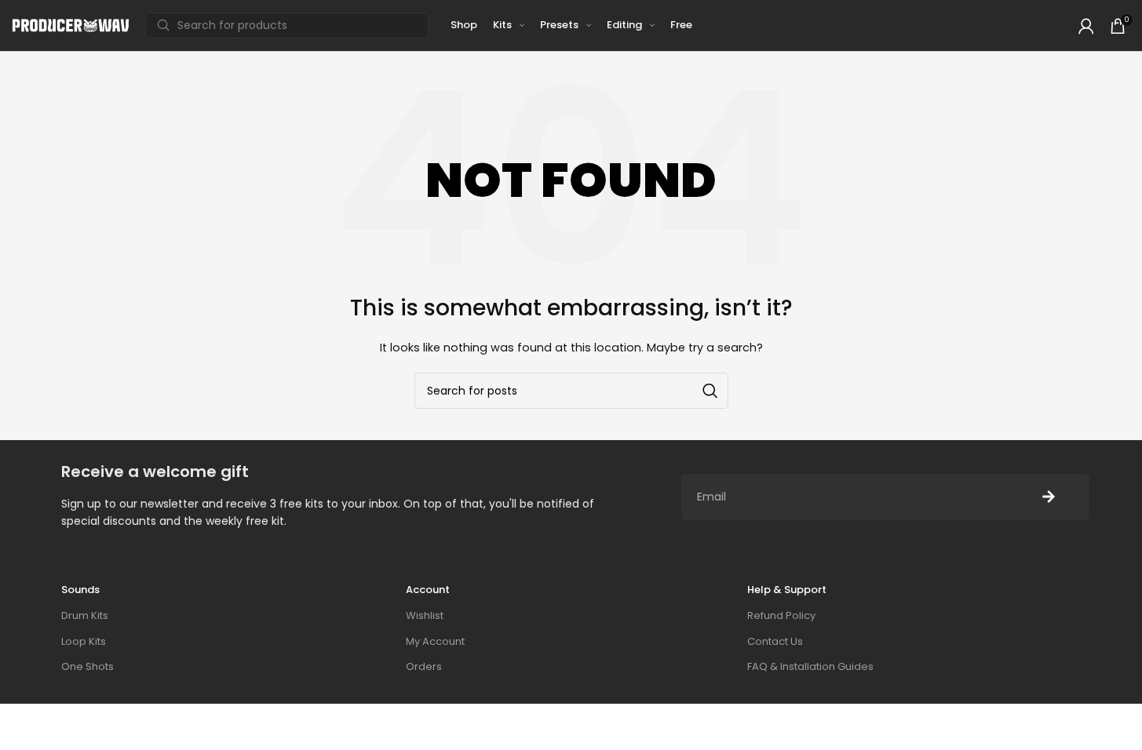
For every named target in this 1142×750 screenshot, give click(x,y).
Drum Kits (84, 615)
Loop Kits (83, 641)
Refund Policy (781, 615)
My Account (435, 641)
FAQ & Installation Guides (810, 666)
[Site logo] (71, 24)
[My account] (1086, 26)
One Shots (87, 666)
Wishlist (424, 615)
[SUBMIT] (1048, 497)
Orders (424, 666)
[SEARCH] (710, 391)
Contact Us (775, 641)
